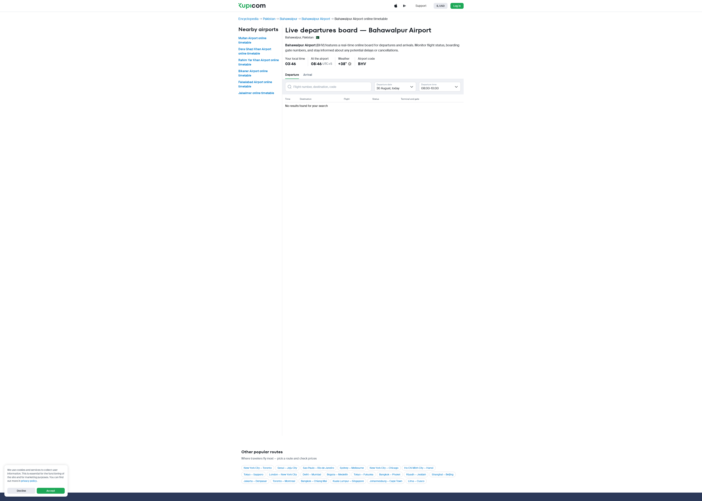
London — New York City (283, 474)
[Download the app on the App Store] (395, 6)
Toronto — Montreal (284, 481)
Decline (21, 490)
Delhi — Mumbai (312, 474)
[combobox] (395, 86)
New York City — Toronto (258, 468)
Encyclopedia (248, 19)
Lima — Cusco (416, 481)
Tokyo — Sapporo (253, 474)
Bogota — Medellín (337, 474)
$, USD (441, 6)
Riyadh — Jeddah (416, 474)
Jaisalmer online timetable (256, 93)
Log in (457, 6)
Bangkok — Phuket (389, 474)
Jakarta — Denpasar (255, 481)
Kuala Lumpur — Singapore (348, 481)
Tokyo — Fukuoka (363, 474)
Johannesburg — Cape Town (386, 481)
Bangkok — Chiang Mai (314, 481)
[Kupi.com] (251, 6)
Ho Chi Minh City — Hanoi (418, 468)
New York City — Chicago (384, 468)
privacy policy (29, 481)
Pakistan (269, 19)
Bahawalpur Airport (316, 19)
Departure (292, 75)
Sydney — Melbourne (352, 468)
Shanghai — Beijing (442, 474)
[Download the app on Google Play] (404, 6)
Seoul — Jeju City (287, 468)
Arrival (307, 75)
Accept (50, 490)
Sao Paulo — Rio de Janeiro (318, 468)
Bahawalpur (288, 19)
